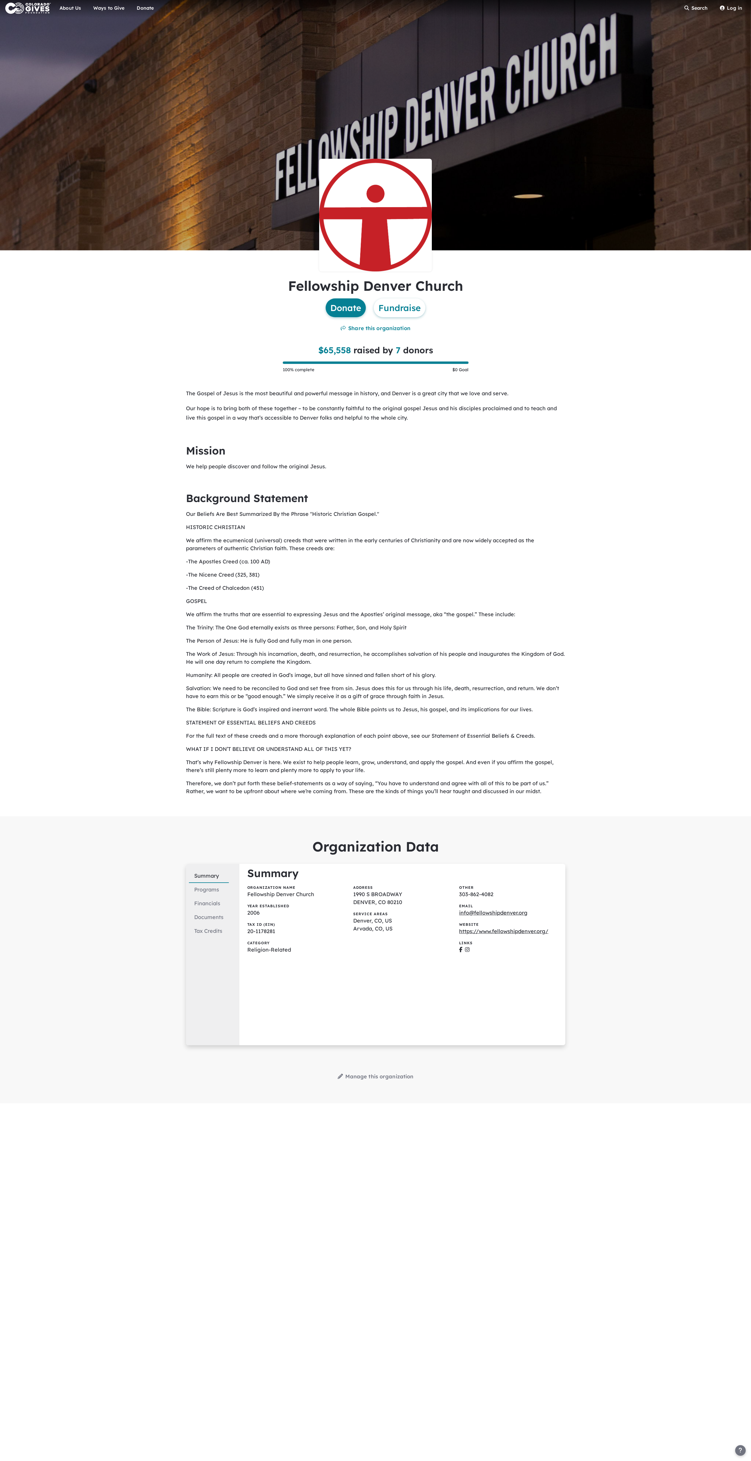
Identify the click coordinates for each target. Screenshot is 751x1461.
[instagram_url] (467, 949)
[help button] (740, 1450)
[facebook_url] (460, 949)
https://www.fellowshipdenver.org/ (503, 931)
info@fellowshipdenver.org (493, 912)
